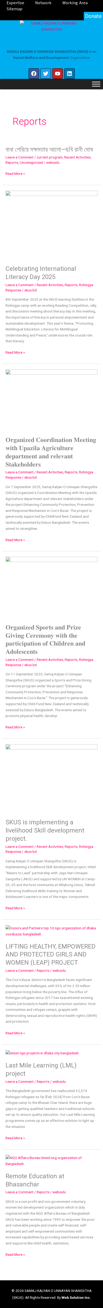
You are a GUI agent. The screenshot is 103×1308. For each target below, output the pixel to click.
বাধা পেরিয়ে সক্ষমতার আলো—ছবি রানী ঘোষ (49, 149)
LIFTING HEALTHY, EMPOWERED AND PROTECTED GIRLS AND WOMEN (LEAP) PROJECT (51, 954)
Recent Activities (77, 157)
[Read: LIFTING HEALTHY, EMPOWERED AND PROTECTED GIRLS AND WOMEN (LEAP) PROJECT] (51, 931)
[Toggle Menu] (96, 84)
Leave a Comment (20, 157)
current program (50, 157)
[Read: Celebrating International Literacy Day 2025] (51, 225)
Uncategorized (31, 162)
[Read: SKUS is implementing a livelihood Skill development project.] (51, 778)
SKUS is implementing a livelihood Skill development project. (45, 830)
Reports (12, 162)
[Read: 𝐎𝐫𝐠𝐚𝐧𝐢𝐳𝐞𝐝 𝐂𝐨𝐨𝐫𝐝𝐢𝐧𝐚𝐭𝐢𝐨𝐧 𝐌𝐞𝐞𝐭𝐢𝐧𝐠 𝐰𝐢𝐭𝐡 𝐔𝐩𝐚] (51, 399)
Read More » (15, 174)
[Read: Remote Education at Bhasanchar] (51, 1160)
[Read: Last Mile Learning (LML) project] (42, 1053)
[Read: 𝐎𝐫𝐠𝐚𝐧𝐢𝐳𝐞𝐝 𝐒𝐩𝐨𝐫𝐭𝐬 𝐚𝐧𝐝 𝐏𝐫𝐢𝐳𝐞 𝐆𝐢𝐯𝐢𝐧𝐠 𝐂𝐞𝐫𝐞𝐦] (51, 587)
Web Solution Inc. (76, 1297)
